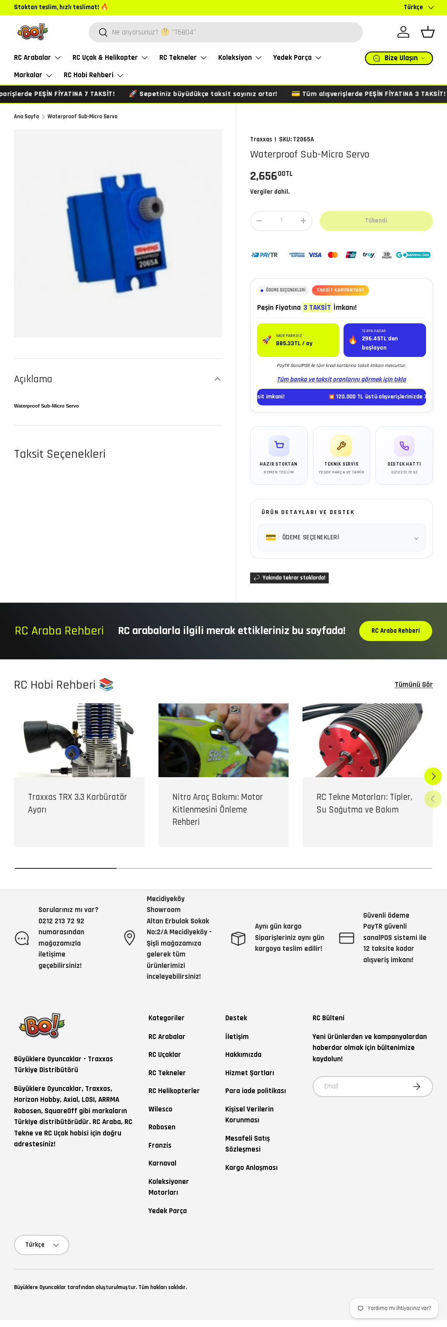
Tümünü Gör (414, 684)
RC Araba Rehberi (395, 631)
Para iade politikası (255, 1091)
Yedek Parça (167, 1211)
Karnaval (162, 1163)
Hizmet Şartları (249, 1073)
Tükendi (376, 220)
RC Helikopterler (174, 1091)
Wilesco (160, 1109)
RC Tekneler (167, 1073)
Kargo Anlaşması (251, 1168)
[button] (427, 31)
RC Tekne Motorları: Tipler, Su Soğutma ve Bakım (364, 804)
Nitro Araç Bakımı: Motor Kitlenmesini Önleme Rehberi (217, 810)
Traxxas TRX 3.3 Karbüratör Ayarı (77, 804)
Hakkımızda (243, 1055)
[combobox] (226, 32)
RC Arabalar (167, 1037)
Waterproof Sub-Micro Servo (82, 116)
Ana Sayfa (26, 116)
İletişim (237, 1037)
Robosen (161, 1127)
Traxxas (261, 139)
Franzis (160, 1145)
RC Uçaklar (164, 1055)
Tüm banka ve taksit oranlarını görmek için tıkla (341, 379)
